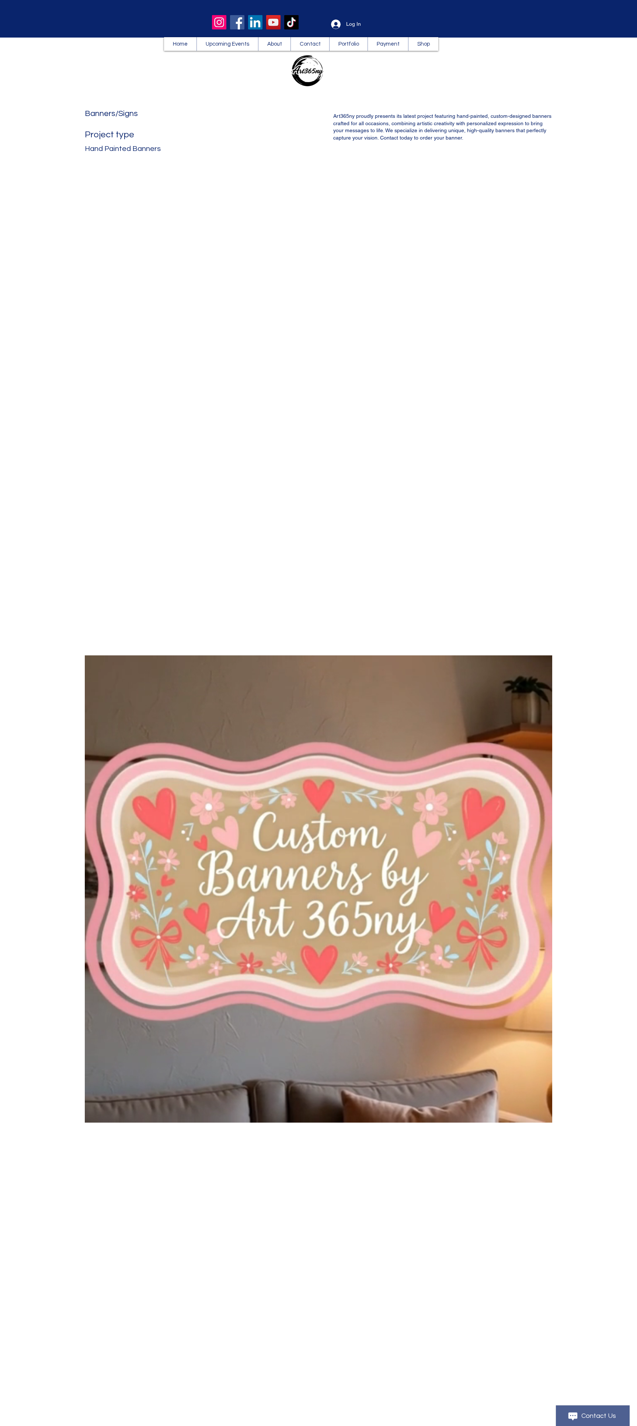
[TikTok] (291, 22)
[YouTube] (273, 22)
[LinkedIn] (255, 22)
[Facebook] (237, 22)
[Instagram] (219, 22)
